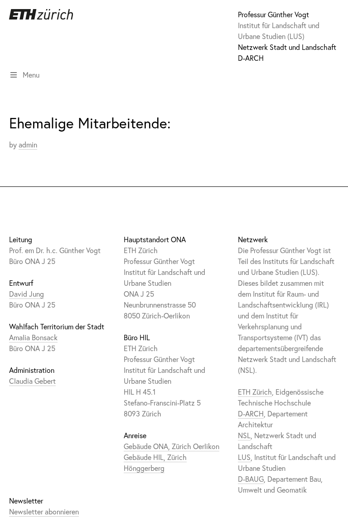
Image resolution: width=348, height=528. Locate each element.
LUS (244, 457)
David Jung (26, 293)
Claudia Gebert (32, 381)
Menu (31, 74)
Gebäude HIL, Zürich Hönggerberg (155, 462)
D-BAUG (251, 479)
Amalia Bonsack (33, 337)
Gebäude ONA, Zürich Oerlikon (171, 446)
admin (28, 144)
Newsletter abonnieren (44, 511)
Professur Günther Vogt (273, 14)
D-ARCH (251, 58)
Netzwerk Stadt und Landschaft (287, 47)
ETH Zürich (255, 391)
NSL (244, 435)
